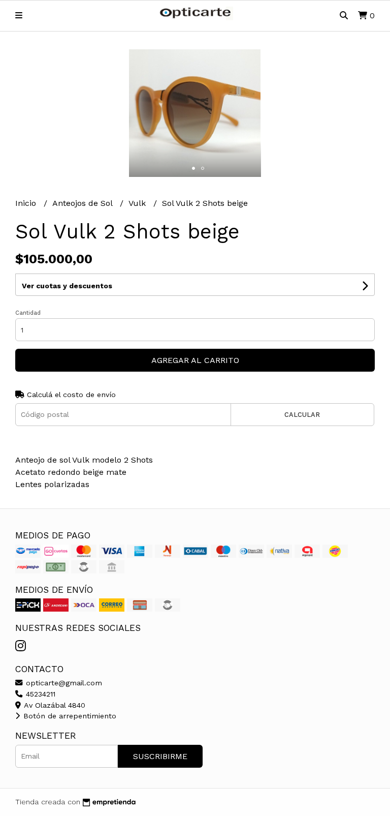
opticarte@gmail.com (62, 683)
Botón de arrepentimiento (68, 716)
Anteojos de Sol (83, 203)
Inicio (27, 203)
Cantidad (28, 313)
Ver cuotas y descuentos (67, 286)
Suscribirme (160, 756)
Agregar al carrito (195, 360)
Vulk (138, 203)
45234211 (39, 694)
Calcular (302, 414)
